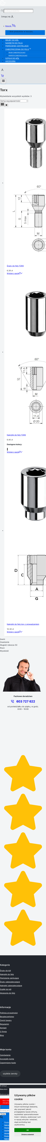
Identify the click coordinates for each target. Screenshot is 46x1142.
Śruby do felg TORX (15, 266)
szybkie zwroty (10, 1073)
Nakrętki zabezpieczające (18, 55)
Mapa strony (3, 1089)
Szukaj (3, 1114)
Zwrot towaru (6, 1020)
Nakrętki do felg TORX (16, 435)
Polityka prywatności (9, 1013)
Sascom (9, 1094)
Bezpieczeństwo (7, 1017)
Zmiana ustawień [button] (27, 1134)
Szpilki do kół (12, 58)
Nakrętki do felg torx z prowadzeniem (23, 624)
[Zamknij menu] (0, 1107)
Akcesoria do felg (7, 993)
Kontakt (3, 1028)
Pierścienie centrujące (17, 46)
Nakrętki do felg (14, 43)
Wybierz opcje (13, 273)
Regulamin (4, 1024)
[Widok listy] (6, 105)
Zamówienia (5, 1055)
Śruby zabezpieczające (17, 52)
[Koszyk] (2, 76)
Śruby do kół (12, 40)
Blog (2, 1035)
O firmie (3, 1032)
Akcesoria (10, 61)
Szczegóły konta (7, 1059)
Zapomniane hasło (8, 1063)
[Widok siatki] (2, 105)
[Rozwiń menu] (3, 81)
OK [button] (28, 1130)
